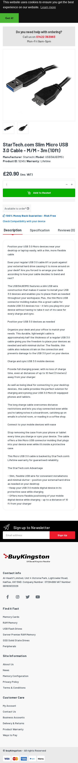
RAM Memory (10, 622)
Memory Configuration (15, 675)
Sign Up (62, 535)
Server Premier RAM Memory (19, 634)
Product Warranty (13, 729)
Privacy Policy (11, 681)
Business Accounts (14, 717)
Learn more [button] (48, 7)
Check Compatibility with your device (24, 221)
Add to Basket (42, 192)
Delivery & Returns (13, 723)
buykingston (14, 750)
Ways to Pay (10, 735)
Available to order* (16, 208)
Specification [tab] (40, 230)
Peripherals (9, 646)
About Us (8, 664)
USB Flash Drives (12, 628)
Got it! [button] (9, 18)
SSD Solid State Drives (16, 640)
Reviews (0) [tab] (66, 230)
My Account (9, 705)
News (6, 670)
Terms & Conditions (14, 687)
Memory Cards (11, 616)
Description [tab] (13, 230)
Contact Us (9, 711)
